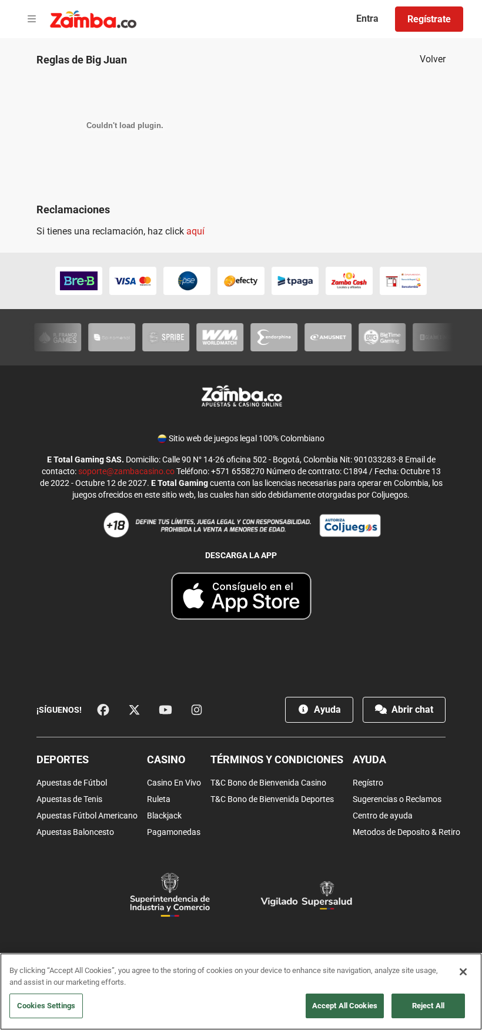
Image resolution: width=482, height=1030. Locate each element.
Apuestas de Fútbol (71, 782)
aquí (195, 231)
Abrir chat (411, 709)
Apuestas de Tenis (69, 799)
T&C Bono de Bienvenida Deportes (272, 799)
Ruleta (158, 799)
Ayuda (326, 709)
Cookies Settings (46, 1005)
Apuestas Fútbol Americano (87, 815)
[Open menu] (32, 19)
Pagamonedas (173, 832)
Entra (367, 18)
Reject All (428, 1005)
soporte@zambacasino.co (126, 471)
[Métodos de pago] (241, 281)
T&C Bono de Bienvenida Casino (268, 782)
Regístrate (429, 19)
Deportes (62, 759)
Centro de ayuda (383, 815)
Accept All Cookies (344, 1005)
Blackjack (164, 815)
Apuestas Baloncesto (75, 832)
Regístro (368, 782)
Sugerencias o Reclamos (397, 799)
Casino (166, 759)
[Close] (463, 972)
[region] (241, 991)
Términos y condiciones (276, 759)
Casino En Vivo (174, 782)
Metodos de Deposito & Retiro (406, 832)
